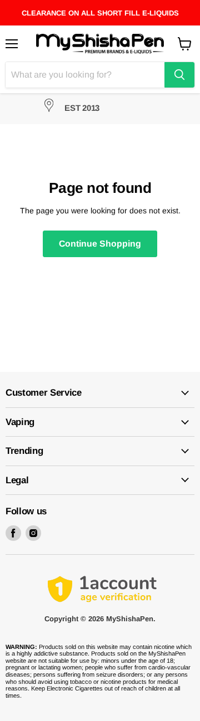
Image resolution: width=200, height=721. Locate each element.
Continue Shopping (100, 243)
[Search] (179, 75)
